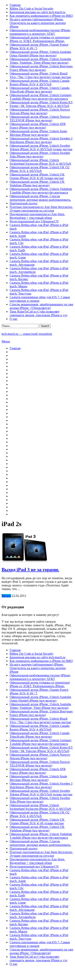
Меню (6, 341)
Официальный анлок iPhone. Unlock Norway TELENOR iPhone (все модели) (40, 118)
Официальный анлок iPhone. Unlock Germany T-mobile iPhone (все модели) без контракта (41, 96)
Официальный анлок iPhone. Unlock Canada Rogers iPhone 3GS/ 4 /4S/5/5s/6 (39, 82)
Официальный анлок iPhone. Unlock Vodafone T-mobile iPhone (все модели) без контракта (41, 190)
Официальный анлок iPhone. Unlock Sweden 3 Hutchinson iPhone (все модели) (41, 140)
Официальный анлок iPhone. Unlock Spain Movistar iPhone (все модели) (38, 132)
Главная (15, 5)
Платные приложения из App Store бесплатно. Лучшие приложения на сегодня (41, 208)
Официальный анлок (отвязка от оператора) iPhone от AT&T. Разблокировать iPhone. (40, 39)
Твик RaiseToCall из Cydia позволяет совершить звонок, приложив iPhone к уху (38, 313)
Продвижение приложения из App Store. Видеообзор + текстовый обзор (37, 215)
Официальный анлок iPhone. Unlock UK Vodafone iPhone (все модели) (37, 183)
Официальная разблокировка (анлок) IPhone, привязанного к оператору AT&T (40, 31)
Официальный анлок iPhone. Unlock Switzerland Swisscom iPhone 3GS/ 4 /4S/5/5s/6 (40, 161)
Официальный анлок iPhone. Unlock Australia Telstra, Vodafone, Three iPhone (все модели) (40, 60)
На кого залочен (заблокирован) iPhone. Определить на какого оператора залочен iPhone (38, 23)
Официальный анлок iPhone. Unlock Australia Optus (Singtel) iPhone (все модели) (40, 53)
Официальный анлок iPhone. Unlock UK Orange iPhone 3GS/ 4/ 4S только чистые (37, 176)
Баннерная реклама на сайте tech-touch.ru (37, 12)
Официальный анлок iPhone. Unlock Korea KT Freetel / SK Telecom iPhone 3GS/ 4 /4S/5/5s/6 (41, 104)
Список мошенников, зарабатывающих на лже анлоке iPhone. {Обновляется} (41, 306)
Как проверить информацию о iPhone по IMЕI (41, 15)
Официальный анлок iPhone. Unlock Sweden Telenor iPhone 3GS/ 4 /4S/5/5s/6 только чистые (41, 147)
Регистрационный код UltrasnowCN (34, 221)
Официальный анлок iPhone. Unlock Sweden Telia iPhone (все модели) (40, 154)
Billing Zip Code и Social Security (31, 8)
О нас (13, 318)
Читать (6, 595)
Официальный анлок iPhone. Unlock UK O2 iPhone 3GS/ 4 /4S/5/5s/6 (39, 169)
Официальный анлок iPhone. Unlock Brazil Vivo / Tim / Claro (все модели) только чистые (40, 75)
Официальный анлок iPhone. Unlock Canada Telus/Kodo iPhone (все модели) (39, 89)
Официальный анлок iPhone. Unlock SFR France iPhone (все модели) (38, 125)
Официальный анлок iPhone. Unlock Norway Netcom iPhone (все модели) (40, 111)
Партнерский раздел (23, 203)
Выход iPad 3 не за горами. (30, 569)
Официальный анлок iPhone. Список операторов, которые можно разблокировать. (40, 197)
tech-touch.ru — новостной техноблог (27, 333)
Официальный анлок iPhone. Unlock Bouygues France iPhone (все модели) (41, 68)
